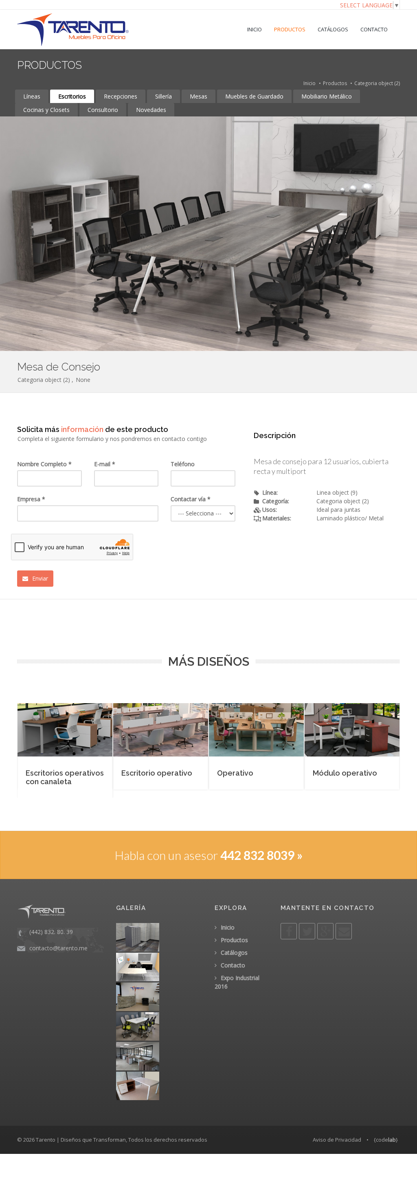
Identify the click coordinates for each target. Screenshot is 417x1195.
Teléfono (183, 464)
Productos (335, 83)
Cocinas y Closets (46, 110)
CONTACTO (374, 29)
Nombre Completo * (44, 464)
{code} (386, 1139)
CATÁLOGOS (333, 29)
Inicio (309, 83)
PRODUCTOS (289, 29)
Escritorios (72, 96)
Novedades (151, 110)
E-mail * (104, 464)
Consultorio (103, 110)
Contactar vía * (191, 499)
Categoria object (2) (377, 83)
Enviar (39, 578)
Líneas (31, 96)
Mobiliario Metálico (326, 96)
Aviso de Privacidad (337, 1139)
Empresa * (31, 499)
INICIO (254, 29)
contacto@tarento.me (58, 948)
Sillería (163, 96)
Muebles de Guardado (254, 96)
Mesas (198, 96)
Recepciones (120, 96)
